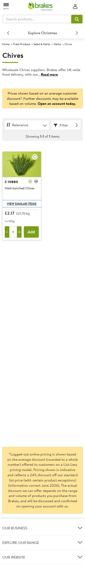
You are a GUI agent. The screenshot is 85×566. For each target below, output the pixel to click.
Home (6, 44)
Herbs (57, 44)
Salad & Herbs (42, 44)
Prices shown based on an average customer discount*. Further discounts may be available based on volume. (42, 98)
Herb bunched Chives (19, 188)
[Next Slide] (76, 33)
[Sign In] (75, 7)
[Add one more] (19, 232)
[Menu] (6, 6)
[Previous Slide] (8, 33)
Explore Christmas (42, 32)
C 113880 (11, 182)
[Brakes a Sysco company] (40, 7)
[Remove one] (7, 232)
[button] (77, 19)
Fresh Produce (21, 44)
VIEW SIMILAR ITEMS (21, 203)
